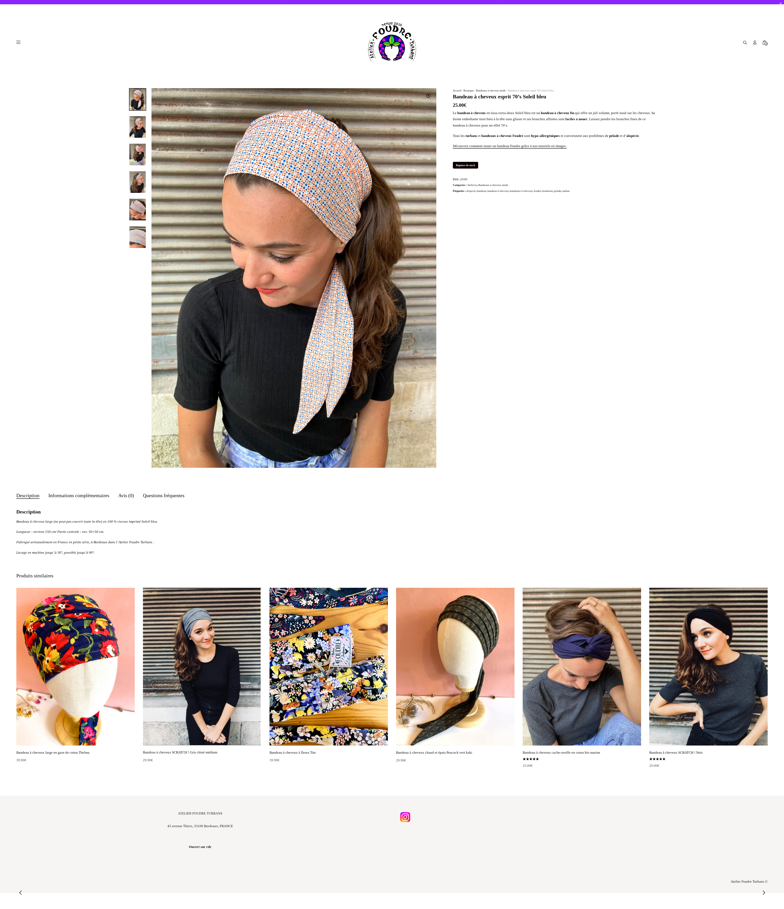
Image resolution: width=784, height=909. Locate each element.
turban (566, 190)
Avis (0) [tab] (126, 495)
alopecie (471, 190)
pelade (557, 190)
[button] (428, 95)
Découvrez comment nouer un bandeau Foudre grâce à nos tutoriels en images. (510, 146)
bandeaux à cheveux (521, 190)
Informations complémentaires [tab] (78, 495)
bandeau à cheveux (498, 190)
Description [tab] (27, 495)
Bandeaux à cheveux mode (491, 90)
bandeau (481, 190)
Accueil (457, 90)
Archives (472, 185)
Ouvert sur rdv (200, 847)
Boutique (468, 90)
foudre (537, 190)
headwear (547, 190)
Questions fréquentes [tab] (163, 495)
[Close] (780, 3)
